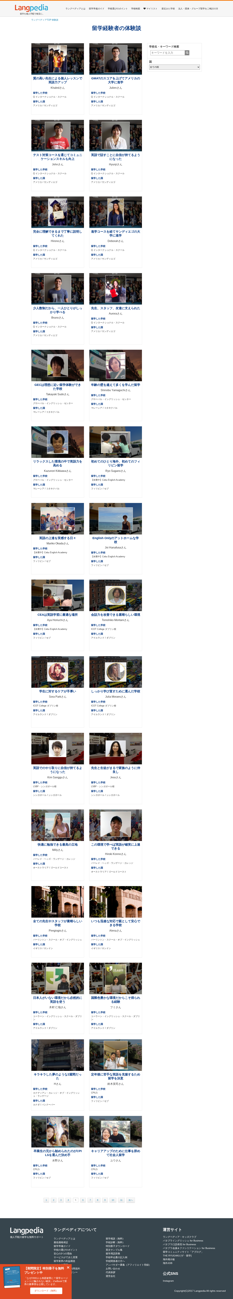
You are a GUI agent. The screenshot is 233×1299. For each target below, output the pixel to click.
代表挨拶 (110, 1272)
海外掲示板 (169, 1259)
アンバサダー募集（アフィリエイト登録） (128, 1264)
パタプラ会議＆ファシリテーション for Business (189, 1248)
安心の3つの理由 (63, 1253)
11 (121, 1200)
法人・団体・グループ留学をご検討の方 (198, 8)
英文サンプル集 (114, 1249)
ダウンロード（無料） (46, 1290)
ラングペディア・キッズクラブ (179, 1236)
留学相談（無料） (115, 1238)
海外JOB (167, 1263)
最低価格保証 (61, 1242)
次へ (131, 1200)
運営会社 (110, 1276)
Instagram (168, 1280)
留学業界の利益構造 (64, 1261)
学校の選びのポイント (66, 1249)
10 (113, 1200)
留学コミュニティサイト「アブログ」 (183, 1251)
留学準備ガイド (96, 8)
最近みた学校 (168, 8)
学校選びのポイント (118, 8)
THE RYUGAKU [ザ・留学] (177, 1255)
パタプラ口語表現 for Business (179, 1244)
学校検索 (135, 8)
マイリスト (151, 8)
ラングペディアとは (75, 8)
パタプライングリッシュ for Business (183, 1240)
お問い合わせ (113, 1268)
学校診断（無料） (115, 1242)
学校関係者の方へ (115, 1261)
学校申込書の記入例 (116, 1257)
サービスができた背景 (66, 1257)
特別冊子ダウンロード (118, 1246)
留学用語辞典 (113, 1253)
